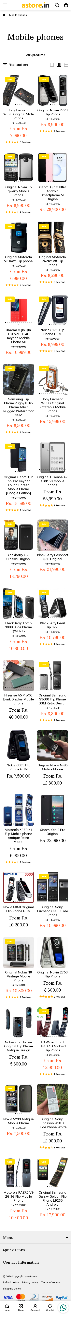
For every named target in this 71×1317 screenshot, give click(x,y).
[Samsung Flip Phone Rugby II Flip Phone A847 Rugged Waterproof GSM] (18, 379)
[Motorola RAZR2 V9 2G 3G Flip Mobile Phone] (18, 1172)
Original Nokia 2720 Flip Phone (52, 112)
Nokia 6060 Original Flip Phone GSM (18, 909)
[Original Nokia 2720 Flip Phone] (52, 90)
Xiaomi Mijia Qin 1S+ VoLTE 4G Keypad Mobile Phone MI (18, 336)
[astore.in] (35, 5)
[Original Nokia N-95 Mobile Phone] (52, 745)
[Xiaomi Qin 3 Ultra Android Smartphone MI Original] (52, 167)
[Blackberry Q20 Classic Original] (18, 535)
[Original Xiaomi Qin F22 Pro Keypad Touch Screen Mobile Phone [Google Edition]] (18, 457)
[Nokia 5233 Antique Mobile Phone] (18, 1099)
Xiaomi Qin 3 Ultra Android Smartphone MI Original (52, 193)
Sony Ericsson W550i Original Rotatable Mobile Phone (52, 405)
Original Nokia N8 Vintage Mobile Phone (18, 976)
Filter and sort (18, 65)
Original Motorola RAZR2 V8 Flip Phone (52, 261)
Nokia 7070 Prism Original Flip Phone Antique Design (18, 1046)
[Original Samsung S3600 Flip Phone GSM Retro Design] (52, 675)
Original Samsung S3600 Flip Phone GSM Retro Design (52, 699)
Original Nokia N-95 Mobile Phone (52, 767)
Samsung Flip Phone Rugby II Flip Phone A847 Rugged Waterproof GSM (18, 407)
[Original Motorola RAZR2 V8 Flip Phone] (52, 237)
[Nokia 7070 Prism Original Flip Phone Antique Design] (18, 1022)
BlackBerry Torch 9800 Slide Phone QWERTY (18, 627)
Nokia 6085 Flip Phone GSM (18, 767)
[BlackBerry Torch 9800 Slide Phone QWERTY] (18, 603)
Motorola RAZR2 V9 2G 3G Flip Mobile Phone (19, 1196)
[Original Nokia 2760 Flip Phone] (52, 952)
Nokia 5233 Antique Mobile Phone (18, 1121)
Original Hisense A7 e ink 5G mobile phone (52, 481)
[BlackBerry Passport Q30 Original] (52, 535)
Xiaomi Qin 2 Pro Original (52, 832)
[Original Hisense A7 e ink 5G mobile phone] (52, 457)
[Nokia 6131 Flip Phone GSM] (52, 310)
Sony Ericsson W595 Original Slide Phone (18, 114)
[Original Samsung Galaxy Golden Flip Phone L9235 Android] (52, 1172)
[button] (66, 5)
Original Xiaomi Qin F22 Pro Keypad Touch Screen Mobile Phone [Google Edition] (18, 485)
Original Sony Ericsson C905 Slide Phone (52, 911)
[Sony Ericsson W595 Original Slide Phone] (18, 90)
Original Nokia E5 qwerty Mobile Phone (18, 191)
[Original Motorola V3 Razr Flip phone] (18, 237)
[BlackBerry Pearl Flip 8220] (52, 603)
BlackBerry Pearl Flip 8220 (52, 625)
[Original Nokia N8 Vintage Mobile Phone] (18, 952)
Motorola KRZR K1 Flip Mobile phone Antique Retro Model (18, 836)
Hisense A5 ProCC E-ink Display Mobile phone (18, 699)
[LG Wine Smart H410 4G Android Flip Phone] (52, 1022)
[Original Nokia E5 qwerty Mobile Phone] (18, 167)
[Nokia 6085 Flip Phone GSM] (18, 745)
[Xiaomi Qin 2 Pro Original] (52, 810)
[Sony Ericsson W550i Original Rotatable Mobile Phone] (52, 379)
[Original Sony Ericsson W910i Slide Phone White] (52, 1099)
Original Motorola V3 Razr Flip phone (18, 259)
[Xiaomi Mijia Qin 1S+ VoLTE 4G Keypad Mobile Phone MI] (18, 310)
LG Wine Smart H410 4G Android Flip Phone (52, 1046)
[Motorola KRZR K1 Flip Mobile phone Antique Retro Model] (18, 810)
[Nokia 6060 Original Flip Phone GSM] (18, 887)
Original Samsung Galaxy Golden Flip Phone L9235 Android (52, 1198)
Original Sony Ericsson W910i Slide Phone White (52, 1123)
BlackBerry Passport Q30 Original (52, 557)
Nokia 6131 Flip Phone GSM (52, 332)
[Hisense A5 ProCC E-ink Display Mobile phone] (18, 675)
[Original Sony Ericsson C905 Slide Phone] (52, 887)
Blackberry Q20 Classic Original (18, 557)
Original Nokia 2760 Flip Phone (52, 974)
